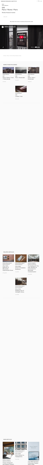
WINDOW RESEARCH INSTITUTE (9, 1)
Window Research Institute (8, 12)
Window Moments (5, 5)
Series (3, 4)
